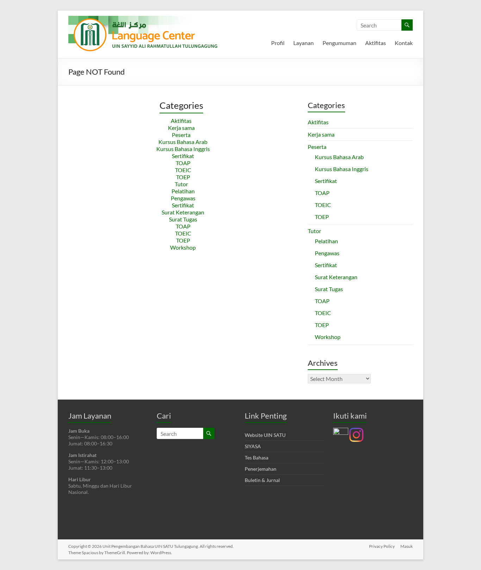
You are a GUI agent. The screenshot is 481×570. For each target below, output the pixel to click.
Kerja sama (181, 127)
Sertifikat (183, 155)
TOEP (183, 177)
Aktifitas (375, 42)
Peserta (181, 134)
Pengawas (183, 198)
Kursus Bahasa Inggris (183, 148)
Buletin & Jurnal (262, 480)
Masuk (406, 546)
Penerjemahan (260, 469)
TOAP (183, 162)
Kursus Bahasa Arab (182, 141)
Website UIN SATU (265, 435)
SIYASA (253, 446)
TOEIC (183, 170)
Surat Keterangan (183, 212)
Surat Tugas (183, 219)
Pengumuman (339, 42)
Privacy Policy (382, 546)
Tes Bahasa (256, 458)
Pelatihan (183, 191)
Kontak (404, 42)
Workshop (183, 247)
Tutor (181, 184)
